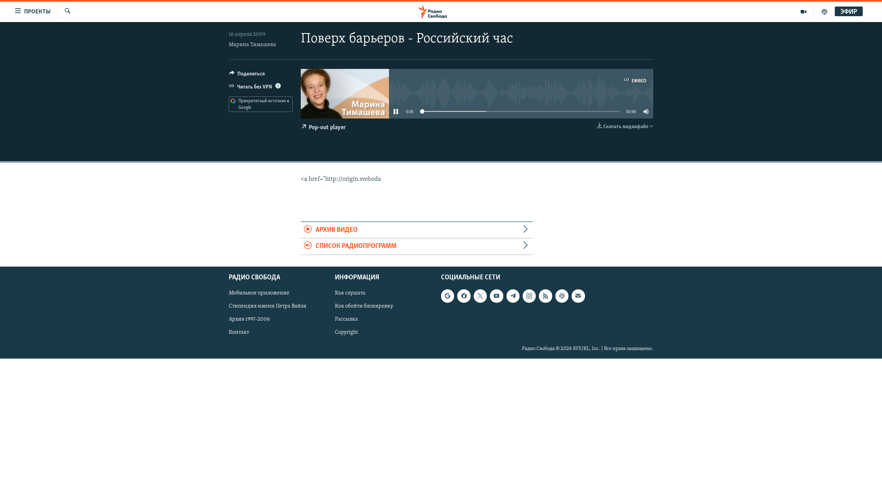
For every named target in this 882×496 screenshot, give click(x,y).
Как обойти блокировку (364, 306)
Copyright (346, 332)
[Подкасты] (561, 295)
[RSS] (545, 295)
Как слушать (350, 293)
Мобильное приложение (259, 293)
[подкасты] (824, 12)
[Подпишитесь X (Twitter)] (480, 295)
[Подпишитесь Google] (447, 295)
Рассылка (346, 319)
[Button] (247, 75)
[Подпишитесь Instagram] (529, 295)
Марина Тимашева (252, 45)
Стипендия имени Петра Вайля (267, 306)
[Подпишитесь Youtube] (496, 295)
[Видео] (803, 12)
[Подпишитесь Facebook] (463, 295)
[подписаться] (578, 295)
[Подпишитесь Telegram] (513, 295)
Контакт (239, 332)
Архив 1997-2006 (249, 319)
